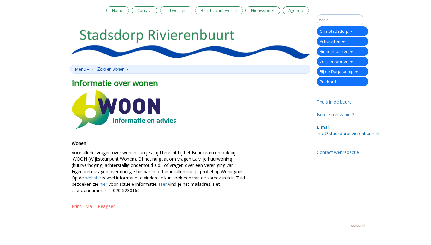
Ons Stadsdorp (335, 31)
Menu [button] (80, 69)
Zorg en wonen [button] (111, 69)
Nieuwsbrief (263, 10)
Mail (89, 206)
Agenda (295, 10)
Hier (163, 184)
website (93, 178)
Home (117, 10)
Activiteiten (330, 41)
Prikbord (328, 81)
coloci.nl (358, 225)
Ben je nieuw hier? (335, 114)
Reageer (106, 206)
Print (76, 206)
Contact (144, 10)
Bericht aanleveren (219, 10)
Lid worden (176, 10)
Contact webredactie (338, 152)
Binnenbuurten (335, 51)
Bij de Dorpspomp (337, 71)
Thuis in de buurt (334, 102)
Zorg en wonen (335, 61)
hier (103, 184)
